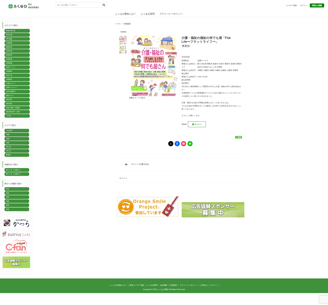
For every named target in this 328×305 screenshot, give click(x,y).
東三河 (8, 151)
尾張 (7, 134)
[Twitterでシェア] (170, 143)
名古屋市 (9, 130)
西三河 (8, 147)
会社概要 (163, 285)
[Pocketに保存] (183, 143)
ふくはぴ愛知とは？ (125, 14)
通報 (239, 137)
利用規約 (173, 285)
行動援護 (127, 24)
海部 (7, 139)
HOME (118, 24)
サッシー (198, 124)
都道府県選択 (33, 7)
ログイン (213, 285)
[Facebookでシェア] (177, 143)
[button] (104, 6)
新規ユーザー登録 (137, 285)
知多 (7, 143)
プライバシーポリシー (171, 14)
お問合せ (204, 285)
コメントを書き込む (140, 164)
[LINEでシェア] (190, 143)
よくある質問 (148, 14)
